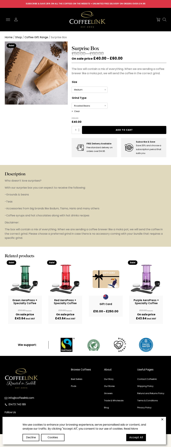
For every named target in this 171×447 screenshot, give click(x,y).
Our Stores (109, 386)
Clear (77, 111)
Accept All (136, 437)
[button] (158, 19)
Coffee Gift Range (36, 37)
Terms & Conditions (147, 400)
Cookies (53, 437)
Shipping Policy (145, 386)
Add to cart (124, 129)
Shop (18, 37)
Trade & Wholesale (113, 400)
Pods (73, 386)
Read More (131, 429)
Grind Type (79, 98)
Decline (31, 437)
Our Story (109, 379)
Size (74, 82)
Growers (108, 393)
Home (9, 37)
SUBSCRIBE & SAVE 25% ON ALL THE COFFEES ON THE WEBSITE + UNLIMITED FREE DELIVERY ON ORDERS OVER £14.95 (85, 3)
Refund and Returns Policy (150, 393)
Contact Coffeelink (147, 379)
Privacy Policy (144, 407)
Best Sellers (76, 379)
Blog (106, 407)
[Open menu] (8, 20)
